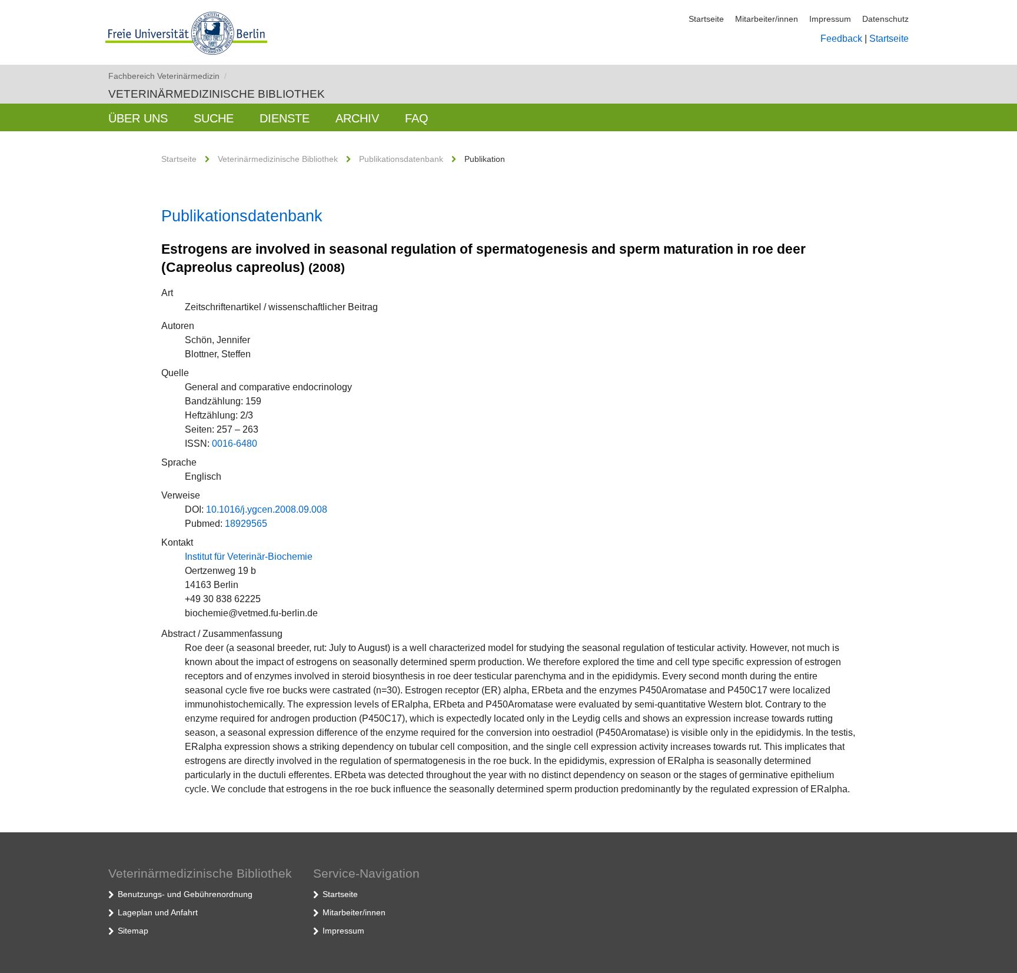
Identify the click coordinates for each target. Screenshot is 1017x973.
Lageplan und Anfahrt (158, 912)
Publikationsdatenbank (401, 159)
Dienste (285, 118)
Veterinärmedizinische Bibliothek (216, 94)
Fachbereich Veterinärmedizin (167, 76)
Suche (214, 118)
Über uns (138, 118)
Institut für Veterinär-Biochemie (249, 557)
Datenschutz (885, 19)
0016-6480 (234, 444)
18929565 (246, 524)
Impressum (830, 19)
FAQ (416, 118)
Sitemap (133, 930)
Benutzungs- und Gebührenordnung (185, 894)
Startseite (706, 19)
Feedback (841, 39)
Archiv (357, 118)
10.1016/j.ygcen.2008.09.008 (266, 509)
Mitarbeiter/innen (766, 19)
